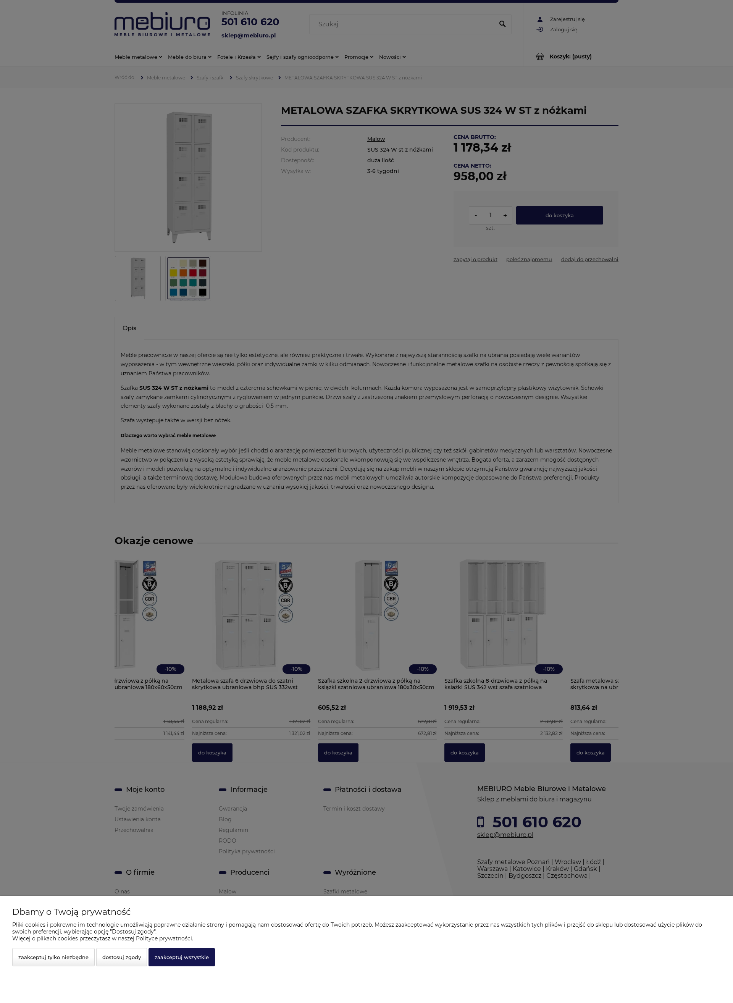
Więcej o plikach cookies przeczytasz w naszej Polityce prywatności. (102, 938)
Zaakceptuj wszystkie (182, 957)
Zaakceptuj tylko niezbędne (53, 957)
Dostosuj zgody (121, 957)
